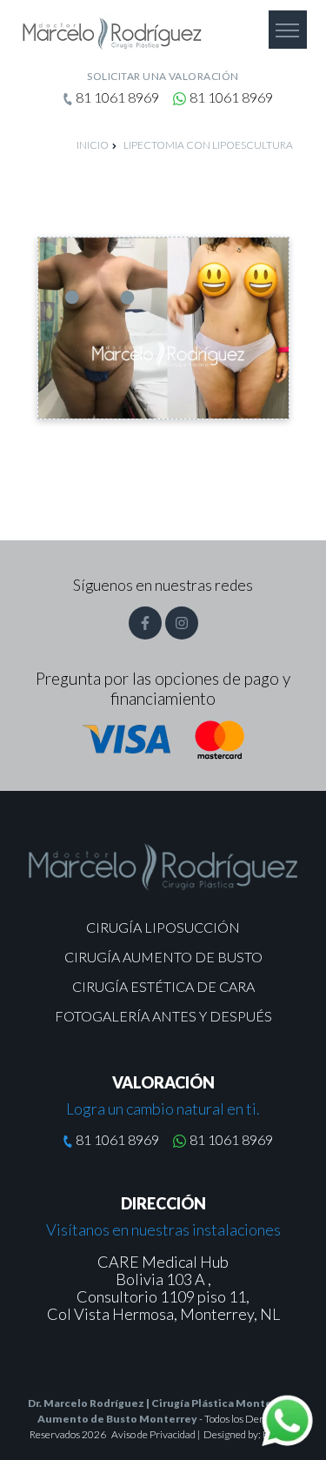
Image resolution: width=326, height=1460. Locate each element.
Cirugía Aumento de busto (163, 956)
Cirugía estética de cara (163, 986)
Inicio (93, 144)
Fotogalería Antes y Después (163, 1016)
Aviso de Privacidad (154, 1434)
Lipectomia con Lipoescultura (208, 144)
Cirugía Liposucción (163, 927)
